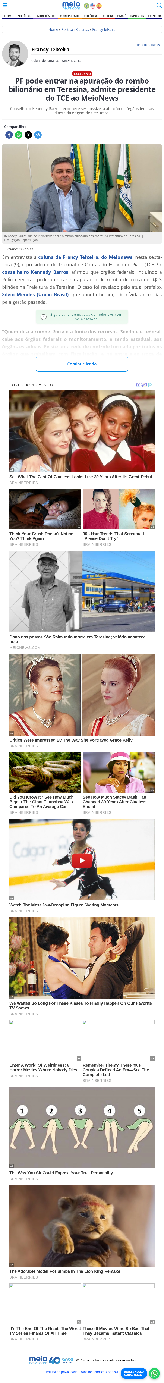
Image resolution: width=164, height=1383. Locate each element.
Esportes (137, 16)
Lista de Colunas (148, 45)
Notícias (24, 16)
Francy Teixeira (104, 29)
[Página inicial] (71, 5)
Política (90, 16)
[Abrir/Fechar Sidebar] (4, 5)
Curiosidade (69, 16)
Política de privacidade (62, 1372)
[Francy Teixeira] (15, 65)
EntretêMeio (45, 16)
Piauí (121, 16)
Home (8, 16)
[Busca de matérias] (159, 6)
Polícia (107, 16)
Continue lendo (82, 364)
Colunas (82, 29)
